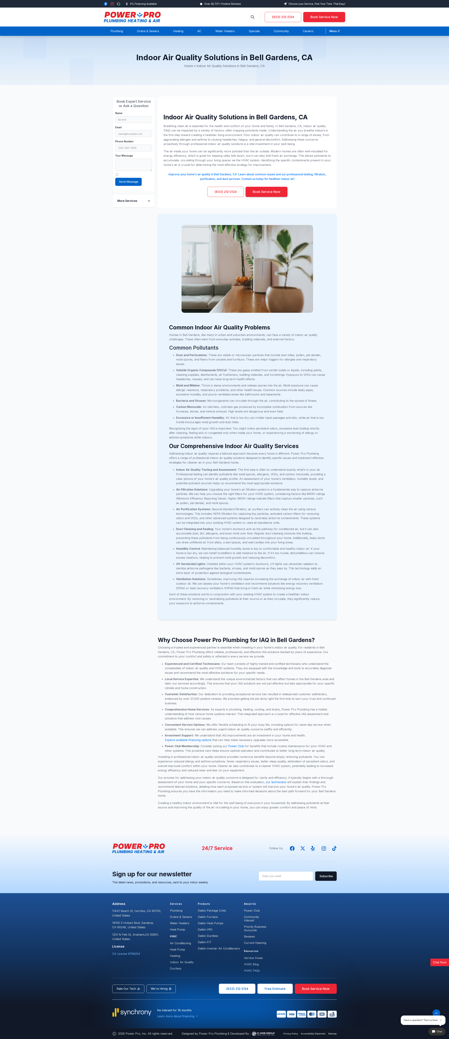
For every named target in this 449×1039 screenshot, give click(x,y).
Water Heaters (179, 923)
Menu (333, 31)
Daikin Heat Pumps (210, 923)
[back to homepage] (132, 17)
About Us (250, 903)
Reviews (249, 936)
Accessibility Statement (313, 1033)
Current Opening (255, 943)
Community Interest (251, 918)
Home (188, 66)
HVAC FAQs (252, 970)
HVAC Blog (251, 964)
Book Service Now (324, 17)
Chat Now (439, 962)
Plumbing (176, 910)
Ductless (175, 968)
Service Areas (253, 958)
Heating (175, 956)
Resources (251, 950)
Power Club (236, 746)
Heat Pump (177, 929)
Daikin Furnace (208, 917)
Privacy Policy (290, 1033)
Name (118, 113)
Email (118, 127)
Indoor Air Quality (182, 962)
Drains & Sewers (181, 917)
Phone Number (124, 141)
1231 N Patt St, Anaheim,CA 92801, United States (135, 937)
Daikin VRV (205, 929)
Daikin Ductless (208, 936)
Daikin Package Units (212, 910)
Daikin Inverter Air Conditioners (219, 948)
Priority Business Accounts (255, 928)
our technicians (276, 782)
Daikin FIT (204, 942)
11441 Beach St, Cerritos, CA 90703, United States (136, 913)
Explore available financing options (188, 740)
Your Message (124, 155)
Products (204, 903)
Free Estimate (275, 989)
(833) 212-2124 (283, 17)
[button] (334, 31)
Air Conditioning (180, 943)
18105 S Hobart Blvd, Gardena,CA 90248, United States (133, 925)
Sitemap (332, 1033)
